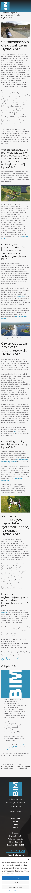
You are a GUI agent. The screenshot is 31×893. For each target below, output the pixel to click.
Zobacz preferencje (15, 887)
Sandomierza (21, 296)
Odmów (15, 882)
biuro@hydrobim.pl (15, 855)
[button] (28, 859)
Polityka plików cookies (14, 890)
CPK (14, 431)
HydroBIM (4, 612)
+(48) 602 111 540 (15, 851)
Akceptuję (15, 878)
